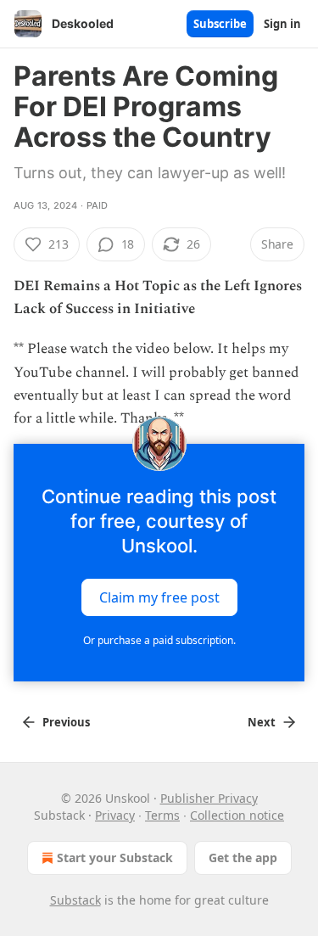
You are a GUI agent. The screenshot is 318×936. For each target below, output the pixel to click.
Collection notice (237, 815)
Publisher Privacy (209, 798)
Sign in (282, 23)
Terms (162, 815)
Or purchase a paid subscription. (159, 640)
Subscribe (220, 23)
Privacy (115, 815)
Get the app (243, 857)
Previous (66, 722)
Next (262, 722)
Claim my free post (159, 597)
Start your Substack (115, 857)
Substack (75, 900)
